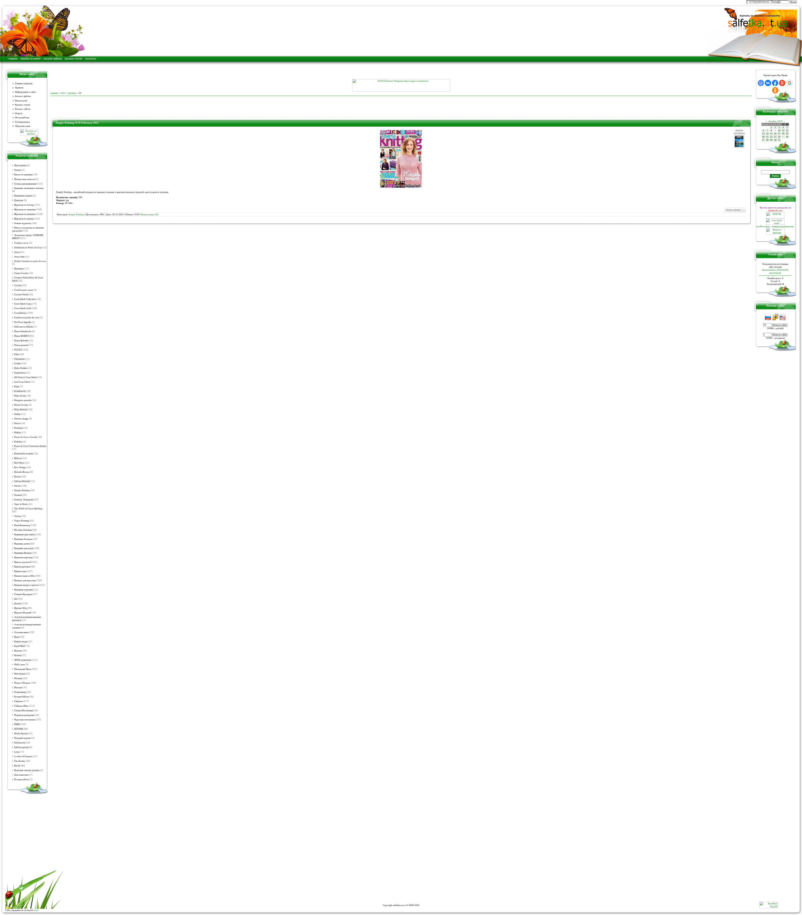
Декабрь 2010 (775, 121)
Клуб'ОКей (19, 646)
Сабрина (18, 701)
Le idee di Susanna (23, 756)
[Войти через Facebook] (775, 83)
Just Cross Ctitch (22, 382)
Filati (16, 354)
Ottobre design (21, 419)
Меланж (18, 678)
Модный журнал (22, 738)
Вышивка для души (23, 548)
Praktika (18, 442)
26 (787, 137)
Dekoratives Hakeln (23, 327)
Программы (20, 165)
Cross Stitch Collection (25, 299)
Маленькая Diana (22, 669)
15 (771, 134)
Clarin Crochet (21, 273)
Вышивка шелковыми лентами (29, 188)
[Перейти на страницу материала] (401, 187)
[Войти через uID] (761, 83)
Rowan (17, 476)
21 (767, 137)
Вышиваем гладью (23, 196)
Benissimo (19, 269)
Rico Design (20, 467)
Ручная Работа (21, 697)
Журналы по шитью (24, 219)
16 (775, 134)
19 (787, 134)
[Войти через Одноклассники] (775, 90)
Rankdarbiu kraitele (23, 453)
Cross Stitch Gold (22, 308)
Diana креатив (21, 345)
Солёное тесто (21, 243)
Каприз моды (20, 641)
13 (763, 134)
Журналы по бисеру (24, 205)
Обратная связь (22, 126)
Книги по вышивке (23, 174)
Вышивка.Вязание (23, 553)
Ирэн (16, 637)
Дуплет (18, 603)
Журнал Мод (20, 608)
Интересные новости (24, 179)
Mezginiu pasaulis (23, 400)
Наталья (18, 687)
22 (771, 137)
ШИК (17, 724)
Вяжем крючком (22, 567)
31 (779, 140)
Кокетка (18, 651)
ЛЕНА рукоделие (22, 660)
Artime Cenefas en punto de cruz (30, 261)
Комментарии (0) (149, 214)
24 (779, 137)
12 (787, 130)
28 (767, 140)
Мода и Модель (22, 683)
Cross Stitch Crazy (23, 304)
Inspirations (19, 373)
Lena (16, 752)
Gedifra (18, 363)
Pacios (17, 423)
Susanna (18, 495)
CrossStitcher (20, 313)
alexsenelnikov (769, 270)
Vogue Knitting (21, 521)
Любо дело (19, 664)
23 (775, 137)
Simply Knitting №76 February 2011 (77, 122)
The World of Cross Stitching (28, 508)
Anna (16, 252)
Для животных (21, 775)
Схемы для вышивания (25, 184)
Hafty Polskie (20, 368)
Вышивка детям (22, 544)
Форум (18, 113)
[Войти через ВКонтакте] (768, 83)
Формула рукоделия (24, 715)
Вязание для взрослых (25, 580)
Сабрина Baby (21, 706)
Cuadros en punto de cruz (26, 317)
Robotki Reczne (21, 472)
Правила (19, 88)
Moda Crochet (21, 405)
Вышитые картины (23, 557)
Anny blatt (19, 257)
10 (779, 130)
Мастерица (19, 674)
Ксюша (17, 655)
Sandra (17, 486)
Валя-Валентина (22, 525)
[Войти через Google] (789, 83)
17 (779, 134)
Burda (17, 766)
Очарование (20, 692)
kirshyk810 (782, 270)
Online (17, 414)
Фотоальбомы (22, 117)
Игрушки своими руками (26, 770)
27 (763, 140)
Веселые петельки (23, 530)
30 (775, 140)
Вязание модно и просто (26, 585)
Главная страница (23, 83)
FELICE (18, 350)
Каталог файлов (23, 96)
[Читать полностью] (735, 211)
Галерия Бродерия (23, 594)
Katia (16, 386)
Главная (54, 93)
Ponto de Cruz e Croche (25, 437)
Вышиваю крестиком (24, 534)
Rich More (19, 463)
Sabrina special (21, 747)
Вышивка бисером (23, 539)
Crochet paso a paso (23, 290)
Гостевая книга (22, 122)
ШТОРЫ (18, 729)
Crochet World (21, 294)
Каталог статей (22, 105)
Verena (17, 516)
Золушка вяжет (21, 632)
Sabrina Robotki (22, 481)
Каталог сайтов (22, 109)
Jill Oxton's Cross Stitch (25, 377)
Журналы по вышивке (25, 209)
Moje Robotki (21, 409)
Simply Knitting (22, 490)
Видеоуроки (21, 100)
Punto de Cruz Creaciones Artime (30, 446)
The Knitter (19, 761)
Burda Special (21, 733)
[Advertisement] (401, 72)
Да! (16, 599)
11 (783, 130)
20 (763, 137)
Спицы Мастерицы (23, 710)
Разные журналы (22, 223)
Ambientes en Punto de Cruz (28, 247)
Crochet (18, 285)
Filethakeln (19, 359)
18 (783, 134)
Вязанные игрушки (23, 590)
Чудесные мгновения (24, 720)
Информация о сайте (25, 92)
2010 (62, 93)
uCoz (35, 910)
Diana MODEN (21, 336)
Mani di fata (20, 396)
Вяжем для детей (22, 562)
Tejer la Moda (21, 504)
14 (767, 134)
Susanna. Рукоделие (24, 499)
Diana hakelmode (22, 331)
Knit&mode (20, 391)
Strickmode (19, 743)
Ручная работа (21, 779)
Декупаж (18, 200)
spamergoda (775, 272)
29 (771, 140)
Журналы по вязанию (24, 214)
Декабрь (72, 93)
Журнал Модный (22, 613)
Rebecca (18, 458)
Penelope (18, 428)
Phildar (17, 432)
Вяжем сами (20, 571)
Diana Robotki (21, 340)
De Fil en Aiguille (22, 322)
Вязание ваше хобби (24, 576)
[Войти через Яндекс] (782, 83)
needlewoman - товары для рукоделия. (775, 226)
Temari (17, 170)
